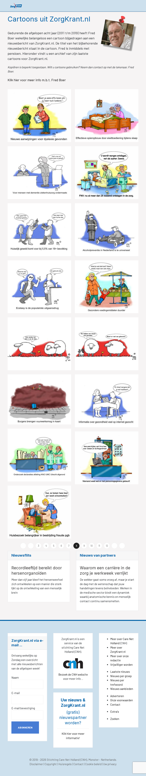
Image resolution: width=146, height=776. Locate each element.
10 (91, 545)
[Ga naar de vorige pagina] (31, 546)
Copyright (51, 764)
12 (107, 545)
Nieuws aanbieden (121, 688)
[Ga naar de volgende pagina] (114, 546)
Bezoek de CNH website (73, 674)
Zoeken (114, 718)
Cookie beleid (93, 764)
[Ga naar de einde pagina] (122, 546)
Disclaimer (36, 764)
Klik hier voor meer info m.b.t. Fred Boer (37, 80)
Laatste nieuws (120, 671)
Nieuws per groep (121, 676)
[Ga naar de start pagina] (23, 546)
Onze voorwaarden (121, 700)
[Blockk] (16, 6)
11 (99, 545)
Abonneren (25, 727)
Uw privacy (110, 764)
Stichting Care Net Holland (63, 759)
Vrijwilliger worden (121, 664)
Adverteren (117, 696)
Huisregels (65, 764)
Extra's (114, 711)
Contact (115, 704)
